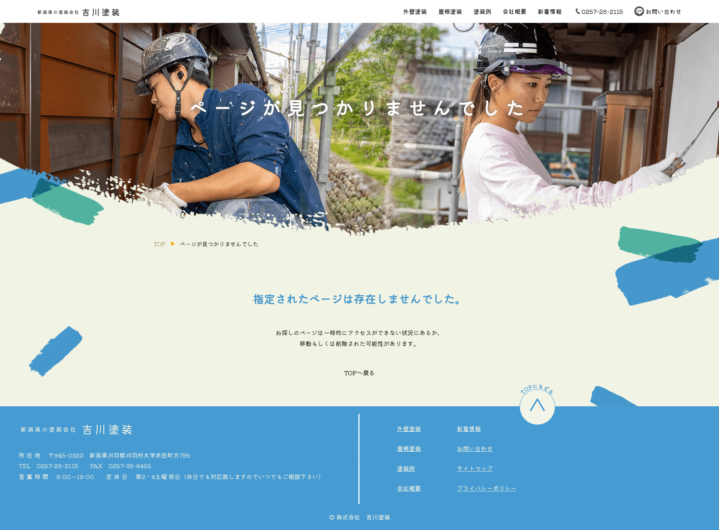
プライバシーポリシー (487, 488)
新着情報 (550, 11)
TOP (160, 244)
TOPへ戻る (359, 372)
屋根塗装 (450, 11)
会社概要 (515, 11)
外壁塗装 (415, 11)
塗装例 (482, 11)
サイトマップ (475, 468)
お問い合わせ (664, 11)
